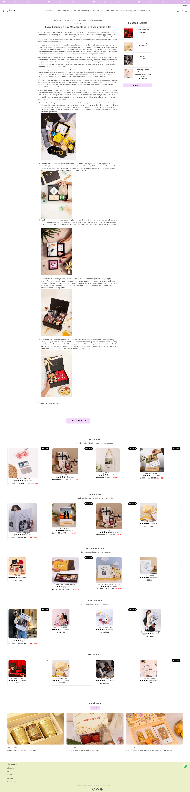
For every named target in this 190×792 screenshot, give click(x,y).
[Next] (180, 463)
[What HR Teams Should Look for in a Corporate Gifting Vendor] (154, 729)
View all (95, 708)
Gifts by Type (98, 11)
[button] (19, 481)
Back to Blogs (79, 421)
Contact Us (11, 782)
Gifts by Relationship (82, 11)
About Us (10, 768)
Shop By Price (131, 11)
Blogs (61, 20)
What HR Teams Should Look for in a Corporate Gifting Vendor (149, 750)
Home (56, 20)
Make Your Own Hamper (115, 11)
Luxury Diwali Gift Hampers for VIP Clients (22, 750)
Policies (10, 778)
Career (10, 775)
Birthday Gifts (49, 11)
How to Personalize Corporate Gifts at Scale (83, 750)
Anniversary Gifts (64, 11)
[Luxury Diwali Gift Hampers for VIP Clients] (35, 729)
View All (137, 85)
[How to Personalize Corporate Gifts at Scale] (94, 729)
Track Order (184, 5)
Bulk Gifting (144, 11)
